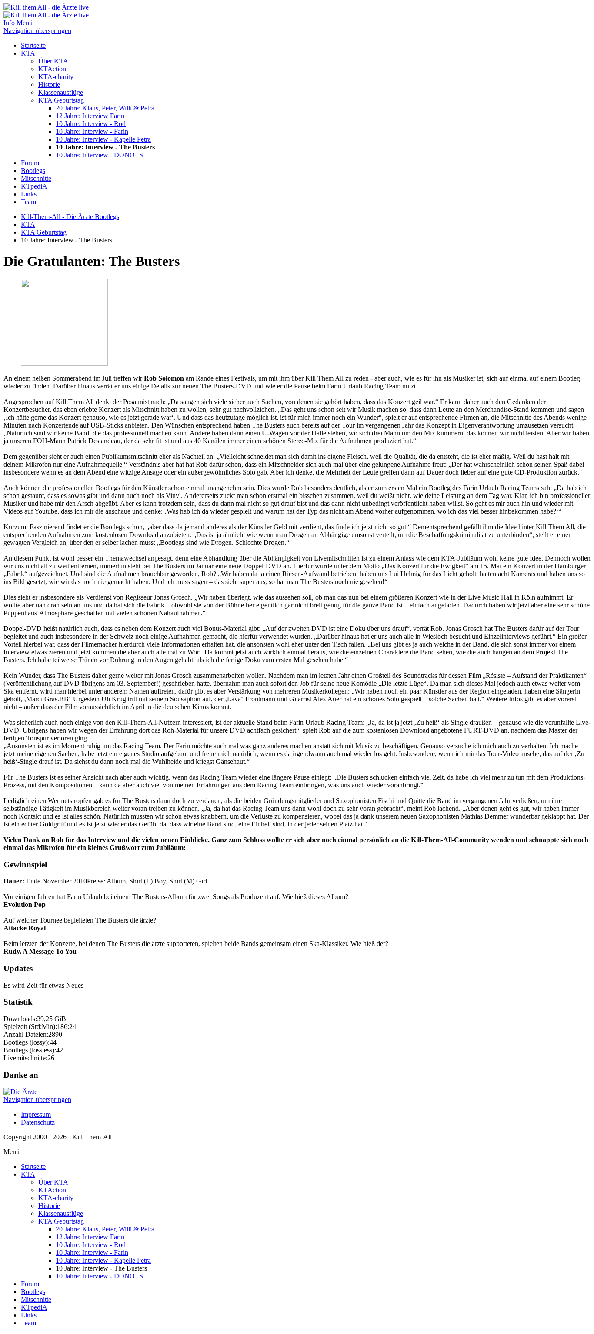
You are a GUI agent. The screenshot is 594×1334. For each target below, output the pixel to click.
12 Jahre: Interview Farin (90, 115)
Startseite (33, 45)
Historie (49, 84)
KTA (28, 53)
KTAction (52, 69)
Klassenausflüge (60, 92)
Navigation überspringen (37, 30)
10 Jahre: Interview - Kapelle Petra (103, 139)
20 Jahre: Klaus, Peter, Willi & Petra (105, 108)
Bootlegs (33, 170)
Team (28, 202)
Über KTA (53, 61)
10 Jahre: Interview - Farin (92, 131)
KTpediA (34, 186)
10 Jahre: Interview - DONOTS (99, 155)
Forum (30, 162)
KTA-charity (55, 76)
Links (29, 194)
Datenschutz (38, 1122)
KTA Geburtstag (61, 100)
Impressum (36, 1114)
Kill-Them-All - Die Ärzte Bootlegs (70, 216)
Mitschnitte (36, 178)
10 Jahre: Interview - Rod (91, 123)
